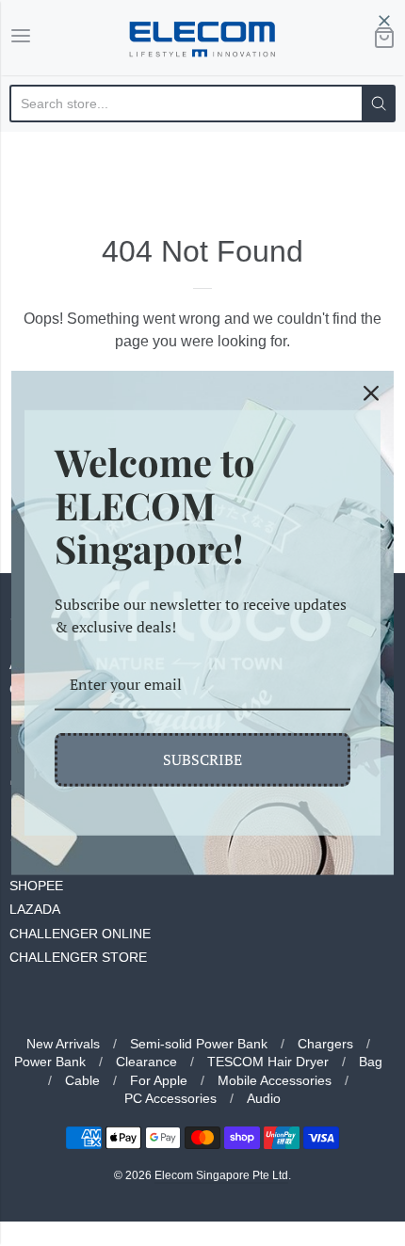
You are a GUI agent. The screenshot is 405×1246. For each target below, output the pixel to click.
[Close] (371, 393)
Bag (370, 1061)
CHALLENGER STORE (78, 957)
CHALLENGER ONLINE (80, 933)
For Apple (158, 1080)
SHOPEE (36, 885)
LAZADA (34, 909)
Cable (82, 1080)
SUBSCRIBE (202, 759)
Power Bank (50, 1061)
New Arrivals (63, 1043)
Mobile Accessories (275, 1080)
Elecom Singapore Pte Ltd (221, 1175)
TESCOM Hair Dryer (268, 1061)
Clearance (146, 1061)
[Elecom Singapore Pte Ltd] (202, 37)
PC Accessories (170, 1098)
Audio (264, 1098)
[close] (384, 21)
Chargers (325, 1043)
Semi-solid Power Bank (198, 1043)
